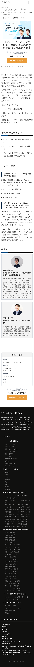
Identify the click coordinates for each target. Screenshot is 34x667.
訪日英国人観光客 (10, 566)
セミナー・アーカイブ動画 (12, 608)
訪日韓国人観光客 (10, 540)
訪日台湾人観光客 (10, 535)
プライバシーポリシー (8, 639)
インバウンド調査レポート (12, 606)
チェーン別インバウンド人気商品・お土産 (17, 514)
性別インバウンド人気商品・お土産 (15, 526)
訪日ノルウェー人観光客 (12, 586)
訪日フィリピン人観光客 (12, 552)
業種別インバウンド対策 (10, 469)
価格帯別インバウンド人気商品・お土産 (16, 504)
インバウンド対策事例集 (10, 441)
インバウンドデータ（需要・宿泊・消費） (17, 597)
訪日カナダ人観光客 (11, 564)
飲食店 (7, 472)
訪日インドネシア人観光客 (12, 549)
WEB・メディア (9, 446)
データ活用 (8, 456)
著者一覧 (4, 629)
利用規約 (4, 636)
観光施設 (7, 489)
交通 (6, 484)
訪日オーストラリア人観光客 (13, 591)
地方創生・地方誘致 (11, 459)
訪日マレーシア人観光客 (12, 547)
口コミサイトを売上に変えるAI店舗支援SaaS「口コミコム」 (17, 647)
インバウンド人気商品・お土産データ (14, 492)
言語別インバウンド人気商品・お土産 (16, 521)
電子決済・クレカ (10, 463)
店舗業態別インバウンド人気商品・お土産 (17, 512)
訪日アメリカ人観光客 (11, 562)
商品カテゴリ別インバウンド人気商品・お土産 (16, 501)
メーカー (7, 477)
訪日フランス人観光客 (11, 569)
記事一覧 (4, 631)
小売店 (7, 475)
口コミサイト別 (9, 466)
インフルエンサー (10, 451)
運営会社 (4, 627)
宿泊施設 (7, 479)
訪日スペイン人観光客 (11, 578)
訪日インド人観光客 (11, 557)
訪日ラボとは (6, 624)
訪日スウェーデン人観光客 (12, 581)
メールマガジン (6, 634)
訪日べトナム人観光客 (11, 554)
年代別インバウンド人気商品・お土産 (16, 524)
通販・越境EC (9, 454)
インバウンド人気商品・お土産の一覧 (16, 495)
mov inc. (22, 661)
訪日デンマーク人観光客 (12, 583)
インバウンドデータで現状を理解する (14, 594)
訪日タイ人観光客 (10, 542)
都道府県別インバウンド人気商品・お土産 (17, 517)
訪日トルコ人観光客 (11, 559)
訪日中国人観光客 (10, 533)
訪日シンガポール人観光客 (12, 545)
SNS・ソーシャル (10, 444)
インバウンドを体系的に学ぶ (11, 602)
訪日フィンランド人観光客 (12, 588)
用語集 (7, 613)
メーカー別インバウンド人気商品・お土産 (17, 507)
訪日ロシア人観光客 (11, 576)
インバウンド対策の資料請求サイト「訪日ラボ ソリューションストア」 (16, 653)
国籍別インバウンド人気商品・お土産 (16, 519)
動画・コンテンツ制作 (11, 449)
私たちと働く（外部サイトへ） (11, 641)
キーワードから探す (11, 498)
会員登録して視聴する (17, 61)
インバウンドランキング (12, 599)
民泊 (6, 482)
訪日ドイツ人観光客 (11, 571)
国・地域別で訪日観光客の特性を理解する (15, 529)
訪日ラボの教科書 (10, 610)
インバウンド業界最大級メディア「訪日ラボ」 (16, 650)
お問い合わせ (6, 644)
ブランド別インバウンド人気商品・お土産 (17, 509)
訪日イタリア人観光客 (11, 574)
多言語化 (7, 461)
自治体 (7, 487)
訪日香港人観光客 (10, 537)
